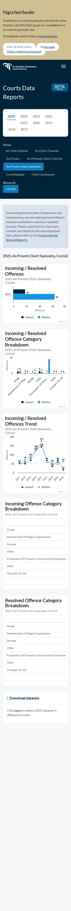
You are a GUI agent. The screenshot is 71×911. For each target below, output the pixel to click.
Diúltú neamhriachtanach (24, 51)
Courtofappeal (15, 174)
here (17, 710)
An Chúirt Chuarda (46, 150)
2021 (23, 123)
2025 (11, 116)
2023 (36, 116)
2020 (36, 123)
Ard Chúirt (13, 158)
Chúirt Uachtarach (43, 174)
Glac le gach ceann (19, 47)
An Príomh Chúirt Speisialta (23, 166)
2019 (48, 123)
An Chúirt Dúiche (17, 150)
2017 (24, 129)
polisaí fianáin (48, 36)
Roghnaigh (47, 47)
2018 (11, 129)
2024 (23, 116)
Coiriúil (10, 188)
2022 (48, 116)
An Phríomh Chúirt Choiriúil (44, 158)
